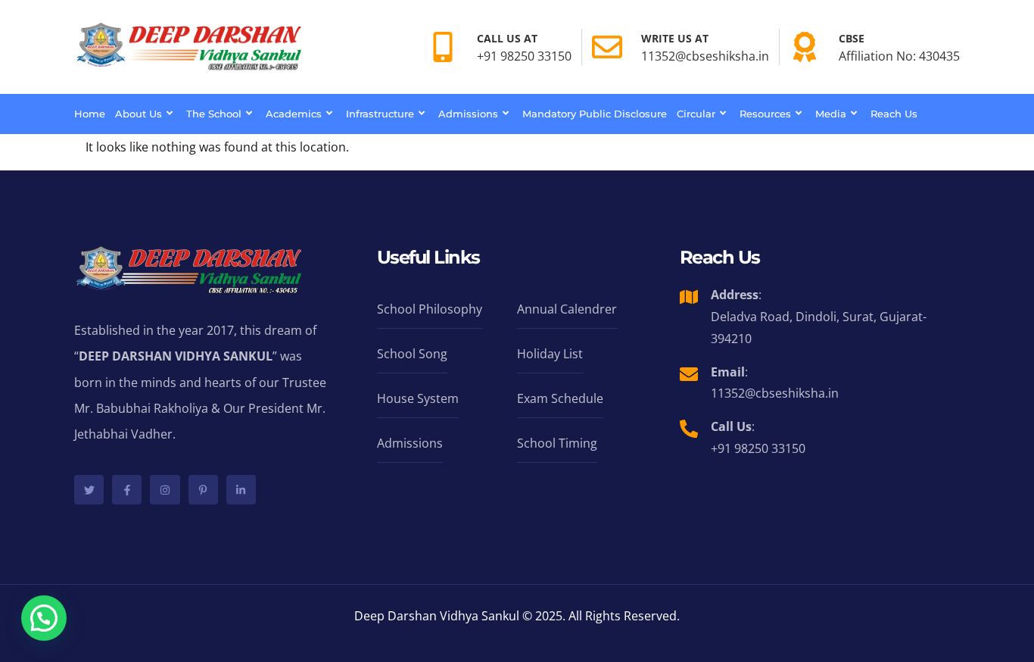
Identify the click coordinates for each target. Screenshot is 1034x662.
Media (830, 114)
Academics (294, 114)
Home (89, 114)
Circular (696, 114)
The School (213, 114)
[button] (44, 618)
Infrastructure (380, 114)
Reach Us (893, 114)
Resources (765, 114)
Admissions (468, 114)
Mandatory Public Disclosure (594, 114)
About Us (138, 114)
